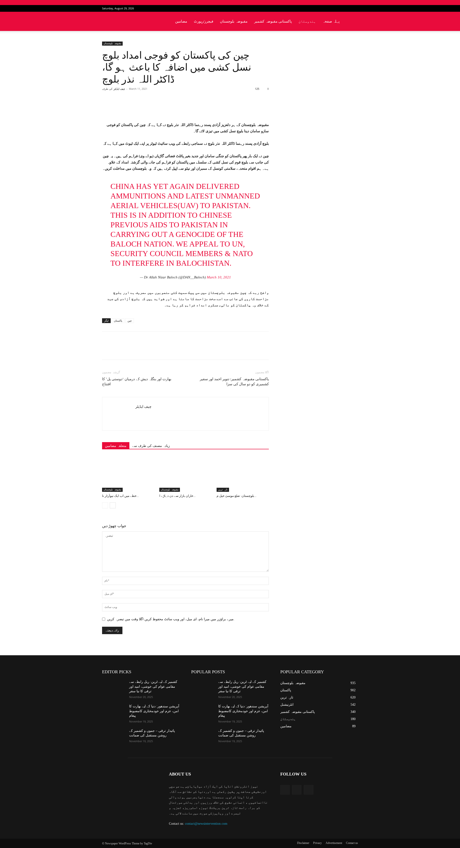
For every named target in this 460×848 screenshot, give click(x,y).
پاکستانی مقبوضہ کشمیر (273, 21)
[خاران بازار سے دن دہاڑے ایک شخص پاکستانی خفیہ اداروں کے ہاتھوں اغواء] (185, 474)
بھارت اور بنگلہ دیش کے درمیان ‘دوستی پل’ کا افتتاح (136, 381)
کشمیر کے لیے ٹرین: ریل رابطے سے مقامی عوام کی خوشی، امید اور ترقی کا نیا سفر (153, 686)
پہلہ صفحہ (330, 21)
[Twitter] (346, 8)
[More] (180, 108)
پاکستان (118, 320)
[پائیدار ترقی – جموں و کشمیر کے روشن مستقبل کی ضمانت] (113, 736)
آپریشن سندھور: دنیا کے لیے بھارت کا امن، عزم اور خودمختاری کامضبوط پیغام (154, 710)
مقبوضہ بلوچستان (233, 21)
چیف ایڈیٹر (119, 88)
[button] (352, 22)
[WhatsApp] (169, 108)
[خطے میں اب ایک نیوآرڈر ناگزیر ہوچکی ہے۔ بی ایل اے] (128, 474)
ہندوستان (307, 21)
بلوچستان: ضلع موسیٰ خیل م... (236, 496)
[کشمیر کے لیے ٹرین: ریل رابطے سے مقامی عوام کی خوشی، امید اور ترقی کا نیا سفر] (113, 688)
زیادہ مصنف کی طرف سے (151, 446)
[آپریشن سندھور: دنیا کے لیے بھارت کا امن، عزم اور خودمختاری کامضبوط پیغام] (113, 712)
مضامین (181, 21)
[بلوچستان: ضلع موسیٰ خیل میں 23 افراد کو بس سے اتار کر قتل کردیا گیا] (243, 474)
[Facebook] (338, 8)
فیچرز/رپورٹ (203, 21)
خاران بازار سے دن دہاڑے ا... (177, 496)
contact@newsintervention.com (206, 823)
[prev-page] (105, 505)
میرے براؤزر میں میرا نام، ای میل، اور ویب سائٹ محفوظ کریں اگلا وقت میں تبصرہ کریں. (171, 619)
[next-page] (113, 505)
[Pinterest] (158, 108)
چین (129, 320)
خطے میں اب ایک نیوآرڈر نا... (120, 496)
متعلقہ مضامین (115, 446)
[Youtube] (354, 8)
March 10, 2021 (219, 277)
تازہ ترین (223, 489)
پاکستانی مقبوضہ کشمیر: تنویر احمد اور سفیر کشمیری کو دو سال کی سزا (234, 381)
